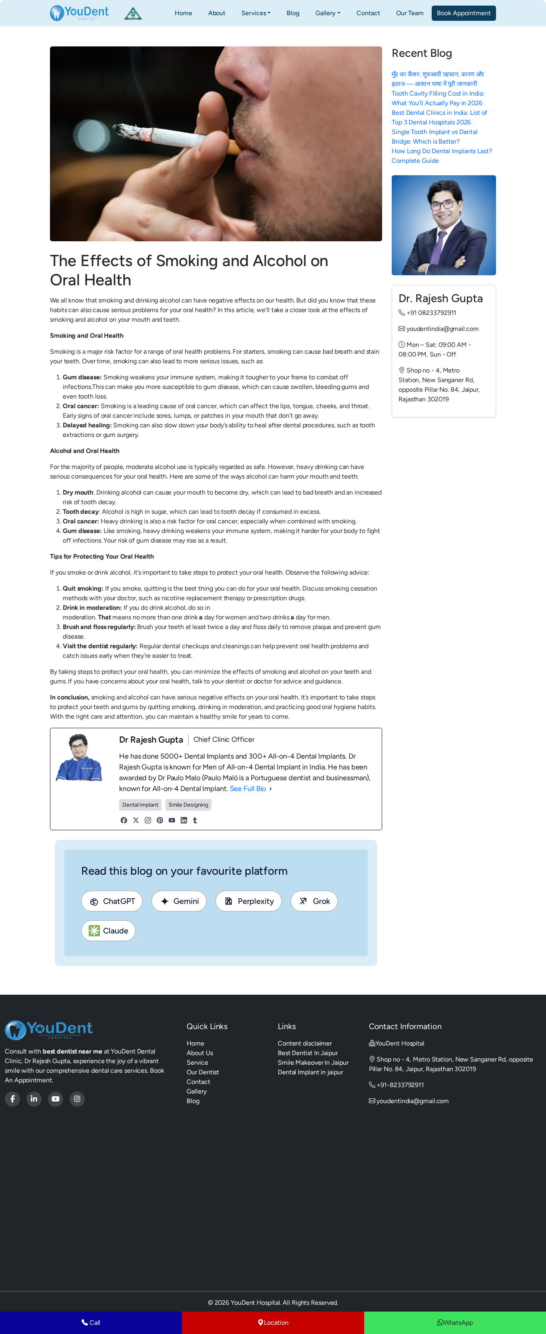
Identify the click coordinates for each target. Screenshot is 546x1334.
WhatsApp (458, 1322)
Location (276, 1322)
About (217, 13)
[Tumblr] (195, 820)
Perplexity (256, 901)
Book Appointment (464, 13)
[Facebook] (124, 820)
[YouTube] (172, 820)
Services (253, 13)
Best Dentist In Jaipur (308, 1053)
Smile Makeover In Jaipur (313, 1062)
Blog (293, 13)
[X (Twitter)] (136, 820)
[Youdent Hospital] (12, 1099)
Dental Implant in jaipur (310, 1072)
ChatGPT (119, 901)
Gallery (325, 13)
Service (197, 1062)
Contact (368, 13)
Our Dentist (203, 1072)
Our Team (410, 13)
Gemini (179, 901)
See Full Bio (248, 788)
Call (94, 1322)
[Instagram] (148, 820)
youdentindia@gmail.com (412, 1101)
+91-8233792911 (399, 1085)
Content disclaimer (305, 1043)
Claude (115, 930)
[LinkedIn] (184, 820)
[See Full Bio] (270, 788)
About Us (200, 1053)
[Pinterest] (160, 820)
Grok (322, 901)
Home (183, 13)
